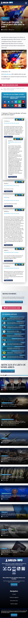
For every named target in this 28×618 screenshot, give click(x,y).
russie (4, 90)
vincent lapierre (10, 90)
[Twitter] (9, 568)
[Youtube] (14, 568)
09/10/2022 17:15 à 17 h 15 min (11, 213)
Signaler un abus (9, 136)
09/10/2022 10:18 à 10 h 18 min (11, 123)
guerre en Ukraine (11, 88)
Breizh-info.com (7, 74)
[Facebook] (4, 568)
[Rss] (18, 568)
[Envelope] (14, 572)
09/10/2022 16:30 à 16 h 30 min (11, 200)
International (5, 18)
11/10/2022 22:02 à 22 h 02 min (11, 268)
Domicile (6, 197)
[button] (26, 3)
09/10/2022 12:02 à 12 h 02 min (14, 142)
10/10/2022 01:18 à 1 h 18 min (11, 252)
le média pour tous (19, 88)
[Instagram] (23, 568)
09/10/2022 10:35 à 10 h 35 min (11, 185)
